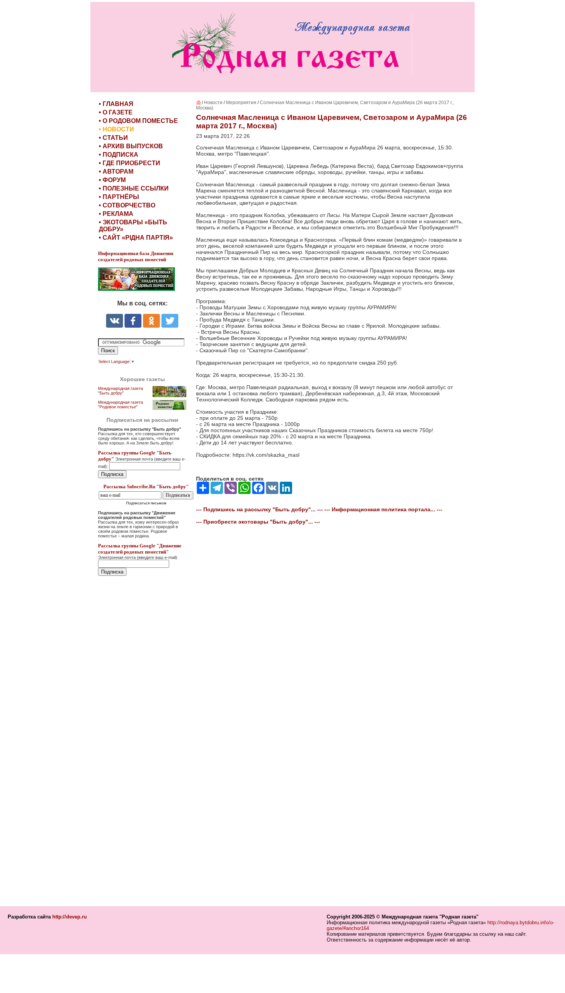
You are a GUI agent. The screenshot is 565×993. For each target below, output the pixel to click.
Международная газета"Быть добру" (120, 390)
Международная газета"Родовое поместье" (120, 404)
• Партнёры (119, 197)
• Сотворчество (127, 205)
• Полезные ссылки (134, 188)
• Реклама (116, 214)
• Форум (112, 180)
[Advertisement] (144, 742)
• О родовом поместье (138, 121)
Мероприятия (241, 102)
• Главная (116, 104)
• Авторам (116, 171)
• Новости (116, 129)
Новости (213, 102)
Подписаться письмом (146, 503)
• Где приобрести (129, 163)
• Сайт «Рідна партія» (136, 237)
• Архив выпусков (131, 146)
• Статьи (113, 137)
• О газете (116, 112)
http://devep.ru (69, 917)
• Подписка (118, 154)
